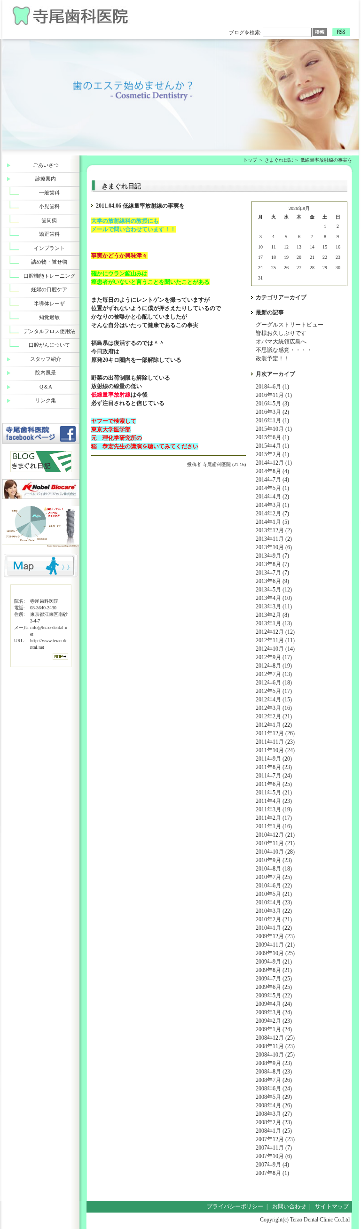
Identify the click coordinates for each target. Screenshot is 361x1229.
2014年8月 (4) (272, 471)
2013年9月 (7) (272, 555)
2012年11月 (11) (275, 640)
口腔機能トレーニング (49, 276)
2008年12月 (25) (275, 1038)
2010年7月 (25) (274, 877)
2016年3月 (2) (272, 412)
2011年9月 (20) (274, 758)
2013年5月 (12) (274, 589)
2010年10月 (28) (275, 851)
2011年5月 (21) (274, 792)
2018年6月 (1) (272, 386)
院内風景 (45, 372)
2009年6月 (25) (274, 987)
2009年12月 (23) (275, 936)
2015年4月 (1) (272, 446)
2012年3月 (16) (274, 708)
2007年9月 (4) (272, 1164)
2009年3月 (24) (274, 1012)
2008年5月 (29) (274, 1097)
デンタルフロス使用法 (49, 331)
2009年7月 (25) (274, 978)
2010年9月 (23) (274, 860)
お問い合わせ (289, 1206)
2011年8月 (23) (274, 767)
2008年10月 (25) (275, 1054)
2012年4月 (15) (274, 699)
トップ (250, 160)
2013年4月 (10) (274, 598)
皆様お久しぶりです (281, 333)
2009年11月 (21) (275, 944)
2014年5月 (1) (272, 488)
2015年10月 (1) (274, 429)
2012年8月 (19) (274, 665)
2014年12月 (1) (274, 462)
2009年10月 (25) (275, 953)
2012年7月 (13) (274, 674)
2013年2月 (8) (272, 615)
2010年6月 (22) (274, 885)
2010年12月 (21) (275, 835)
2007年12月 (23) (275, 1139)
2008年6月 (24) (274, 1088)
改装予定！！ (273, 358)
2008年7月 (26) (274, 1080)
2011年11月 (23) (275, 742)
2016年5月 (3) (272, 403)
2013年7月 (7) (272, 572)
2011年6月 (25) (274, 784)
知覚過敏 (49, 317)
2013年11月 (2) (274, 539)
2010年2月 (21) (274, 919)
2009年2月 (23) (274, 1021)
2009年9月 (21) (274, 961)
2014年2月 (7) (272, 513)
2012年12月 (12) (275, 632)
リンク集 (45, 400)
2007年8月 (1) (272, 1173)
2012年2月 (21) (274, 716)
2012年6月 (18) (274, 682)
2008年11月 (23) (275, 1046)
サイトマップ (332, 1206)
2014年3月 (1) (272, 505)
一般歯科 (49, 192)
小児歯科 (49, 206)
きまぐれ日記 (279, 160)
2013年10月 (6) (274, 547)
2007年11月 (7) (274, 1147)
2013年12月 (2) (274, 530)
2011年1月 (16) (274, 826)
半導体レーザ (49, 303)
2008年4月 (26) (274, 1105)
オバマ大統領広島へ (281, 341)
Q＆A (45, 386)
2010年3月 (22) (274, 911)
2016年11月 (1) (274, 395)
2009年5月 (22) (274, 995)
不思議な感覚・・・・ (284, 350)
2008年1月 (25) (274, 1131)
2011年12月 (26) (275, 733)
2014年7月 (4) (272, 479)
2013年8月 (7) (272, 564)
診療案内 (45, 178)
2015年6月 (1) (272, 437)
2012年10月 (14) (275, 649)
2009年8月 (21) (274, 970)
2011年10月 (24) (275, 750)
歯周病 (49, 220)
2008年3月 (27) (274, 1114)
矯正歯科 (49, 234)
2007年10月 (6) (274, 1156)
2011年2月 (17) (274, 818)
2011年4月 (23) (274, 801)
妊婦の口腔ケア (49, 289)
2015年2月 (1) (272, 454)
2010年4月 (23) (274, 902)
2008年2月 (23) (274, 1122)
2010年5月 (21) (274, 894)
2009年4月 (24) (274, 1004)
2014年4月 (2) (272, 496)
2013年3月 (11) (274, 606)
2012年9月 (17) (274, 657)
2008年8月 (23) (274, 1071)
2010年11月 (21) (275, 843)
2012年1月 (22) (274, 725)
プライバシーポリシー (235, 1206)
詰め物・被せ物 (49, 261)
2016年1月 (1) (272, 420)
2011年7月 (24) (274, 775)
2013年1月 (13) (274, 623)
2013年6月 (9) (272, 581)
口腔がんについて (49, 345)
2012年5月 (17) (274, 691)
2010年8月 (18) (274, 868)
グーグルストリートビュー (289, 324)
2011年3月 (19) (274, 809)
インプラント (49, 248)
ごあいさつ (46, 165)
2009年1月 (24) (274, 1029)
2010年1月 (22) (274, 928)
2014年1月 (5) (272, 522)
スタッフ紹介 (45, 359)
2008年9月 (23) (274, 1063)
